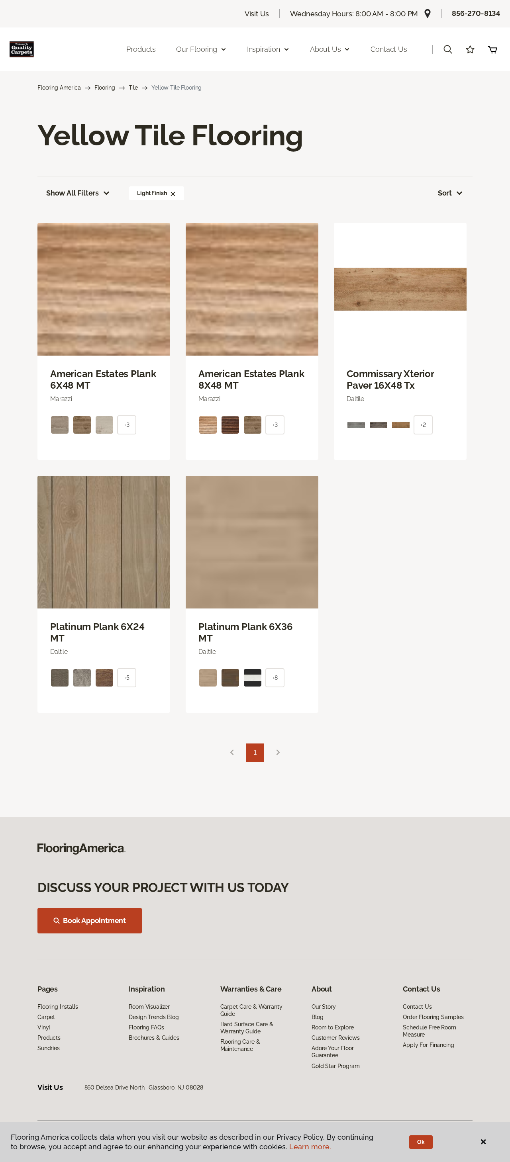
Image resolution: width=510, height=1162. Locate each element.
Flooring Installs (57, 1007)
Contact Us (389, 49)
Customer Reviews (336, 1038)
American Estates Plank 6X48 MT (103, 379)
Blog (317, 1017)
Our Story (324, 1007)
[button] (448, 49)
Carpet (46, 1017)
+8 (275, 678)
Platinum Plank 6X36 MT (245, 632)
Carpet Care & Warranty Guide (251, 1010)
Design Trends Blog (153, 1017)
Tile (133, 87)
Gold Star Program (336, 1066)
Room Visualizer (149, 1007)
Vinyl (43, 1027)
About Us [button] (325, 49)
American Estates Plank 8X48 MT (251, 379)
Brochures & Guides (154, 1038)
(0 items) (492, 49)
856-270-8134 (476, 13)
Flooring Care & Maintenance (240, 1045)
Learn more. (310, 1146)
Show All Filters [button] (72, 193)
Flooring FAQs (146, 1027)
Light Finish (152, 193)
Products (141, 49)
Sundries (48, 1048)
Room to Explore (333, 1027)
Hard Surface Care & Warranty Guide (246, 1028)
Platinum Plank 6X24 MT (97, 632)
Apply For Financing (428, 1045)
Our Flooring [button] (196, 49)
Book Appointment (94, 920)
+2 (423, 425)
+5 (126, 678)
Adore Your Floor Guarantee (333, 1051)
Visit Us (257, 14)
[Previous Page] (231, 752)
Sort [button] (445, 193)
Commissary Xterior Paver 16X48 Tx (390, 379)
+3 (126, 425)
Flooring (104, 87)
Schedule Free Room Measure (429, 1031)
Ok (421, 1142)
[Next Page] (278, 752)
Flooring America (59, 87)
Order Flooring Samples (433, 1017)
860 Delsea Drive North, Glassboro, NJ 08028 (143, 1087)
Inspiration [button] (263, 49)
